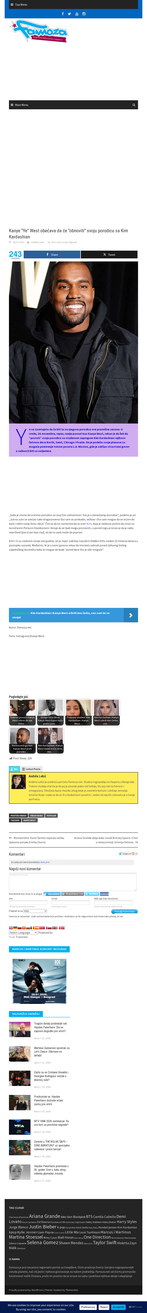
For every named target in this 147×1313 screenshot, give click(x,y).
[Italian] (58, 927)
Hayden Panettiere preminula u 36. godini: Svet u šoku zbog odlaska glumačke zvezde (51, 1169)
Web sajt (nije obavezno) (106, 898)
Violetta (123, 1243)
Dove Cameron (29, 1222)
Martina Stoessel (26, 1237)
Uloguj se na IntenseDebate (52, 894)
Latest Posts (33, 769)
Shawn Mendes (71, 1242)
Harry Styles (127, 1221)
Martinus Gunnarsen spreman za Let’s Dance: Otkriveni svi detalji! (52, 1051)
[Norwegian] (63, 927)
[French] (45, 927)
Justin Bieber (42, 1226)
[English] (11, 927)
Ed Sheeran (44, 1222)
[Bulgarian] (28, 927)
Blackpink (79, 1217)
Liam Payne (45, 1232)
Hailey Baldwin (94, 1222)
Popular (51, 815)
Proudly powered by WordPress (26, 1290)
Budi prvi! (45, 862)
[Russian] (50, 927)
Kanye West (29, 820)
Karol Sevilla (82, 1227)
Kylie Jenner (27, 1232)
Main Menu (21, 105)
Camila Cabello (104, 1216)
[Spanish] (37, 927)
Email (54, 898)
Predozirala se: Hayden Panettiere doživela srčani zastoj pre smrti (48, 1100)
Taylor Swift (105, 1242)
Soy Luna (88, 1243)
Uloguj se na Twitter (92, 894)
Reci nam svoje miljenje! (64, 242)
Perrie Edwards (117, 1238)
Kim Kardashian (127, 1227)
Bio (16, 769)
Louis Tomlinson (89, 1232)
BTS (89, 1216)
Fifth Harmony (68, 1222)
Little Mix (72, 1232)
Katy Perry (93, 1227)
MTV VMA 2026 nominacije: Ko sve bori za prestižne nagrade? (51, 1123)
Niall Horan (66, 1237)
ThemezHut (72, 1290)
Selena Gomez (42, 1242)
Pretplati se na (16, 911)
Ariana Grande (44, 1216)
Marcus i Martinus (116, 1231)
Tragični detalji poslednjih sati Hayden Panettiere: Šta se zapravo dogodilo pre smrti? (50, 1027)
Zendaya (21, 1248)
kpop (13, 1232)
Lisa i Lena (59, 1232)
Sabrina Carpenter (17, 1243)
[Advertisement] (105, 61)
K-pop (61, 1227)
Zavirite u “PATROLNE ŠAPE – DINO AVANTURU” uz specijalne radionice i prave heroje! (52, 1145)
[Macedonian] (24, 927)
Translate (22, 937)
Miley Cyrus (50, 1237)
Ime (11, 898)
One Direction (97, 1237)
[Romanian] (32, 927)
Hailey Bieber (109, 1222)
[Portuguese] (54, 927)
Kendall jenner (107, 1227)
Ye (17, 541)
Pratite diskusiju (135, 853)
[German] (15, 927)
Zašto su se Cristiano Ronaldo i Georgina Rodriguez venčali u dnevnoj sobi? (51, 1076)
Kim (89, 523)
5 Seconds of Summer (19, 1217)
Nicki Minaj (78, 1238)
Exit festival (56, 1222)
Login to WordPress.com (72, 894)
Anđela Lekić (37, 242)
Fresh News (36, 815)
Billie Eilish (66, 1217)
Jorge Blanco (18, 1227)
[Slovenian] (20, 927)
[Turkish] (41, 927)
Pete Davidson (130, 1238)
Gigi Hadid (80, 1222)
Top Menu (21, 4)
